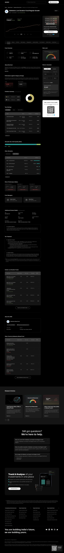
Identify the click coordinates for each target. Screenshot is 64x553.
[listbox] (23, 187)
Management (29, 42)
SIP (47, 68)
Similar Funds (48, 42)
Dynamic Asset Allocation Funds (52, 510)
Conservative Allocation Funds (52, 519)
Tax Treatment (42, 42)
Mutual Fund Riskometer (32, 406)
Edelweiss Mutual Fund (17, 7)
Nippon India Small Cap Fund (10, 517)
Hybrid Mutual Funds (8, 523)
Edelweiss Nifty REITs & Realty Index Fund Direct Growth (11, 350)
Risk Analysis (23, 42)
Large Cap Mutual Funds (23, 510)
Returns (13, 42)
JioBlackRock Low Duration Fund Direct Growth (11, 289)
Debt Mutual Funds (8, 521)
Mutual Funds (10, 7)
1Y (27, 34)
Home (6, 7)
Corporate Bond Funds (37, 514)
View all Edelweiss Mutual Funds (22, 377)
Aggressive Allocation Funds (51, 512)
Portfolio (17, 42)
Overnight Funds (35, 517)
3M (21, 34)
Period (45, 78)
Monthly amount (46, 71)
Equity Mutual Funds (8, 519)
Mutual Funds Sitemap (8, 525)
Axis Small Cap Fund (8, 514)
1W (14, 34)
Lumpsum (54, 68)
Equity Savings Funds (50, 517)
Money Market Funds (36, 512)
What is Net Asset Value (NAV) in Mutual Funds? (51, 407)
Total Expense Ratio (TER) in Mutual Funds (14, 407)
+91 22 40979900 (12, 324)
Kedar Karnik (12, 199)
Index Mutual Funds (22, 517)
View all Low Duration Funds (22, 307)
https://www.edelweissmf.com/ (24, 324)
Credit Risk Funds (36, 519)
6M (24, 34)
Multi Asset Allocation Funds (51, 514)
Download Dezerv (54, 2)
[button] (56, 11)
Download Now (50, 31)
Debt (10, 12)
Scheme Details (35, 42)
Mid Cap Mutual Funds (22, 512)
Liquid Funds (35, 510)
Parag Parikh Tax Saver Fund (9, 510)
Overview (8, 42)
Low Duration (14, 12)
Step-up (54, 71)
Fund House (54, 42)
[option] (10, 187)
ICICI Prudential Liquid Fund (9, 512)
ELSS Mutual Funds (22, 514)
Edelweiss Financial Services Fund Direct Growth (10, 370)
